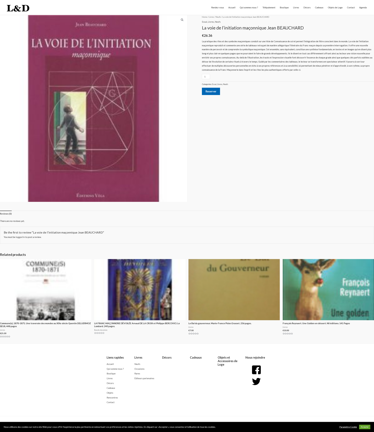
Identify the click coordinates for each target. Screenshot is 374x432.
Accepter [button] (365, 427)
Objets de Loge (335, 7)
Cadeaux (319, 7)
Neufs (218, 17)
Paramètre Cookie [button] (348, 427)
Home (204, 17)
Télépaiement (268, 7)
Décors (307, 7)
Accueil (231, 7)
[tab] (6, 214)
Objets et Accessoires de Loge (227, 361)
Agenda (363, 7)
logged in (20, 237)
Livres (296, 7)
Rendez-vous (217, 7)
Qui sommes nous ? (249, 7)
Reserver (211, 91)
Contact (351, 7)
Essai (204, 21)
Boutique (284, 7)
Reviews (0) (6, 213)
